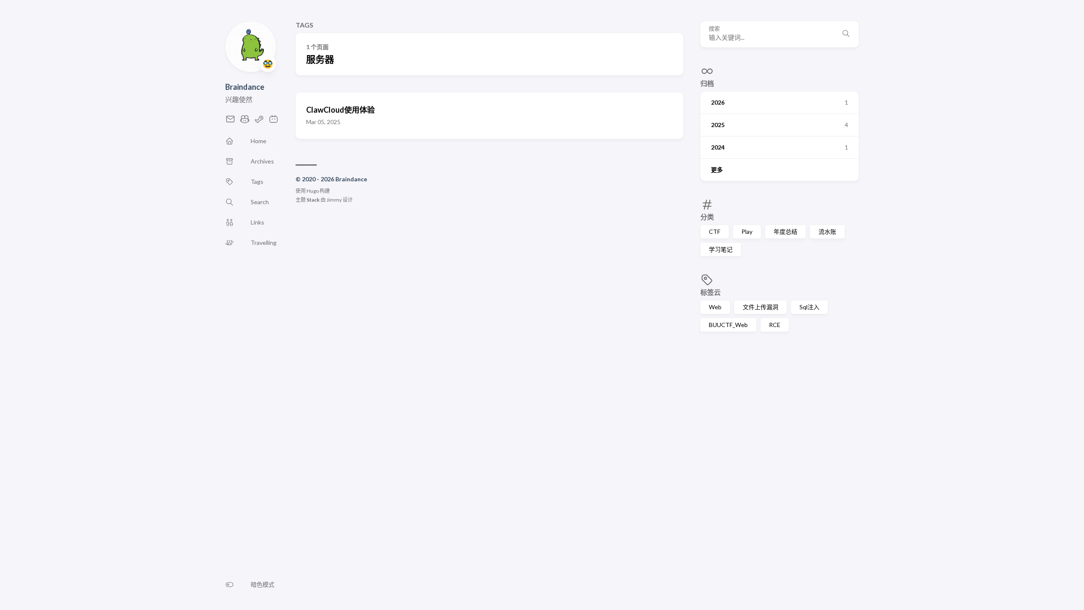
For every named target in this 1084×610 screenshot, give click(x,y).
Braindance (244, 87)
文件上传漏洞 (760, 307)
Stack (313, 200)
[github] (245, 121)
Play (746, 231)
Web (715, 307)
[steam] (259, 121)
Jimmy (334, 200)
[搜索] (846, 34)
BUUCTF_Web (728, 324)
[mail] (230, 121)
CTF (714, 231)
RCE (774, 324)
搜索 (714, 28)
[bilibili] (273, 121)
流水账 (827, 231)
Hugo (313, 191)
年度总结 (785, 231)
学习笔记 (721, 249)
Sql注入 (809, 307)
